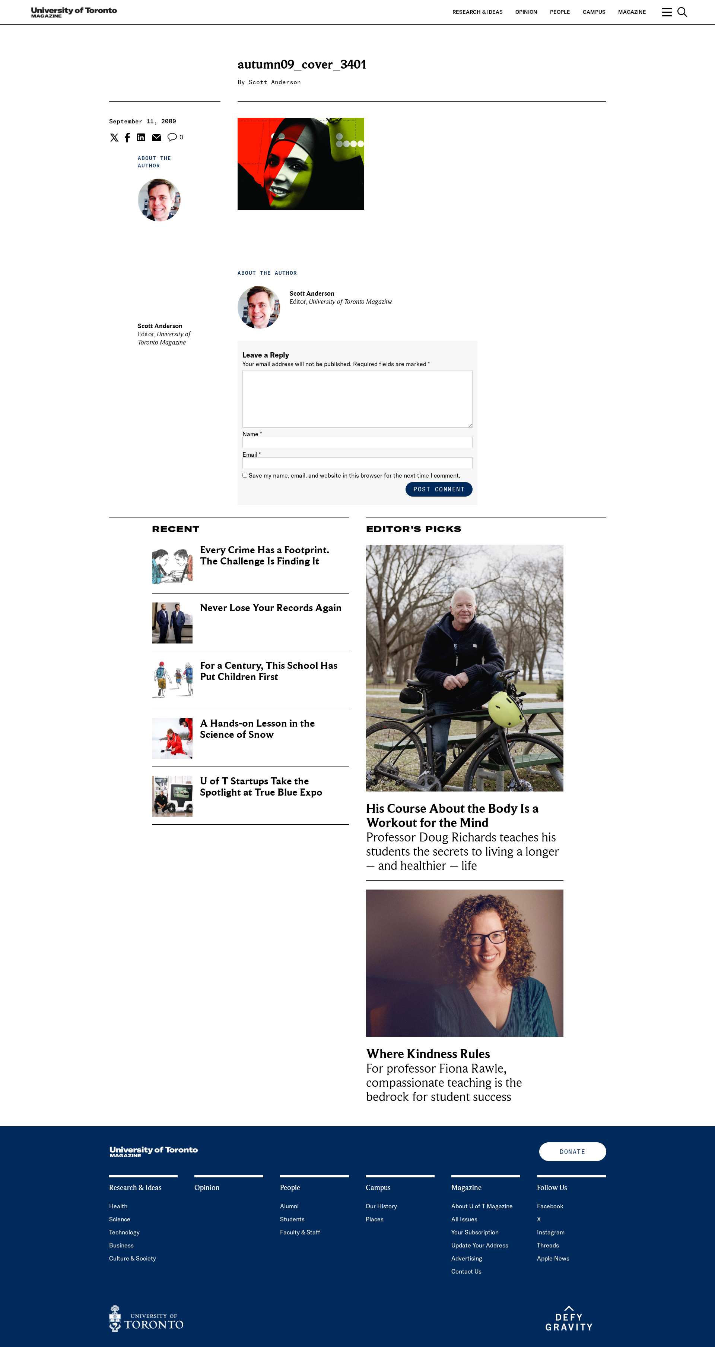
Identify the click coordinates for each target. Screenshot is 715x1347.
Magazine (632, 12)
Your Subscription (475, 1232)
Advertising (466, 1258)
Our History (381, 1206)
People (560, 12)
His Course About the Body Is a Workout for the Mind (452, 816)
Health (118, 1206)
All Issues (464, 1219)
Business (121, 1245)
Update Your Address (479, 1245)
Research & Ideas (477, 12)
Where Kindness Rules (428, 1054)
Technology (124, 1232)
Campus (594, 12)
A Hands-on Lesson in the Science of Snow (257, 729)
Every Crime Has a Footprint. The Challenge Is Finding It (264, 555)
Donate (572, 1151)
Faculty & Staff (300, 1232)
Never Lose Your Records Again (271, 608)
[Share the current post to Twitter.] (113, 137)
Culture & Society (132, 1258)
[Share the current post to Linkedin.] (141, 137)
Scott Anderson (275, 82)
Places (375, 1219)
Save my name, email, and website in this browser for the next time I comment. (354, 475)
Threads (548, 1245)
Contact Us (466, 1271)
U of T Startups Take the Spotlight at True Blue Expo (261, 787)
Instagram (551, 1232)
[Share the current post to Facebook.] (127, 137)
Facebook (550, 1206)
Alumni (289, 1206)
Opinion (526, 12)
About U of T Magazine (482, 1206)
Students (292, 1219)
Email (251, 454)
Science (119, 1219)
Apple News (553, 1258)
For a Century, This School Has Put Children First (268, 671)
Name (252, 434)
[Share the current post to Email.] (156, 137)
